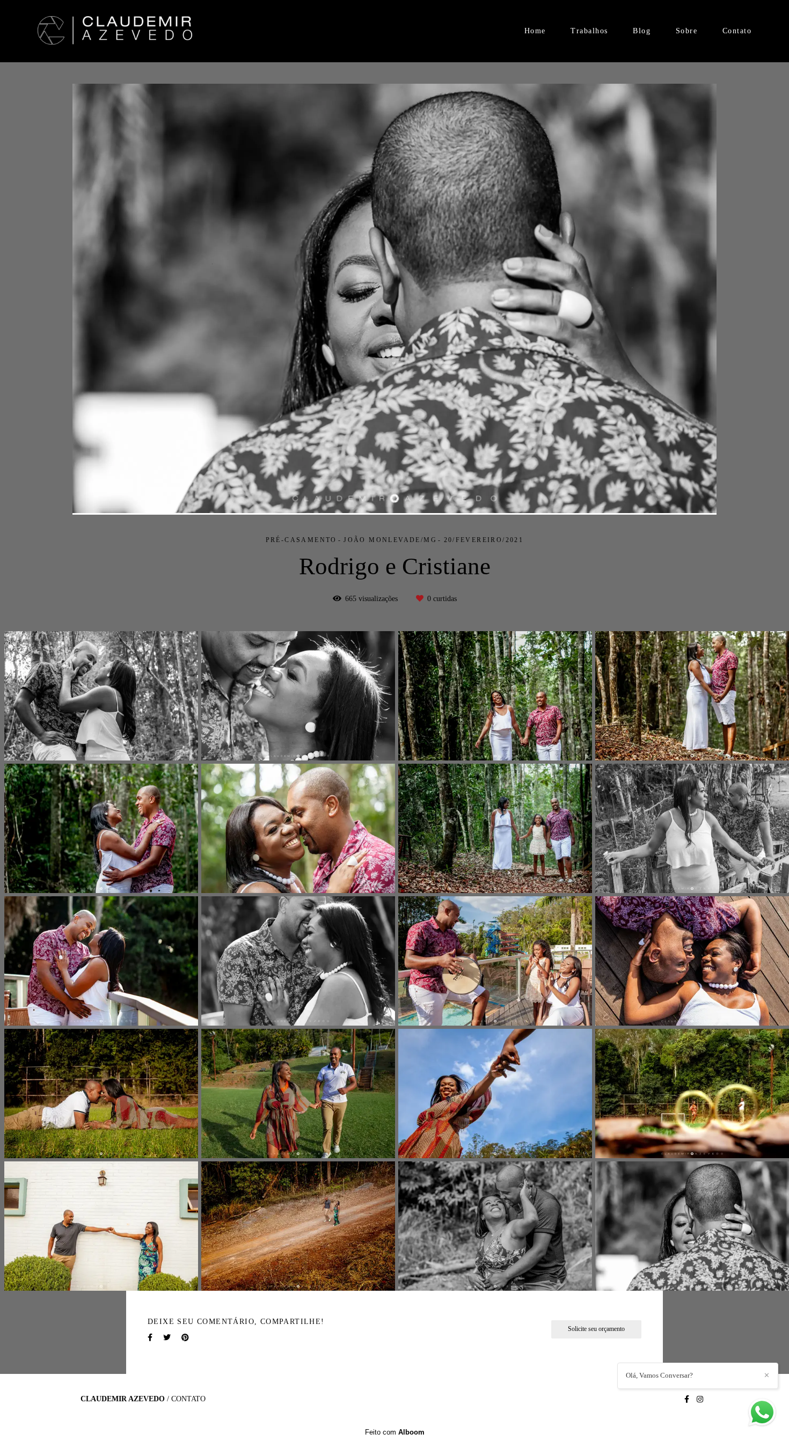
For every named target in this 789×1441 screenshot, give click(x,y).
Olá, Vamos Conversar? (659, 1375)
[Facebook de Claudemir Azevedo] (686, 1399)
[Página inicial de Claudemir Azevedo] (115, 31)
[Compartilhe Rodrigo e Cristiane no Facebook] (150, 1338)
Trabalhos (589, 31)
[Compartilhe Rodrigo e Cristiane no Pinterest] (185, 1338)
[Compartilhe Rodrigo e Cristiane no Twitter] (167, 1338)
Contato (737, 31)
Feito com (395, 1432)
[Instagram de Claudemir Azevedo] (700, 1399)
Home (535, 31)
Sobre (687, 31)
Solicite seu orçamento (596, 1329)
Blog (642, 31)
